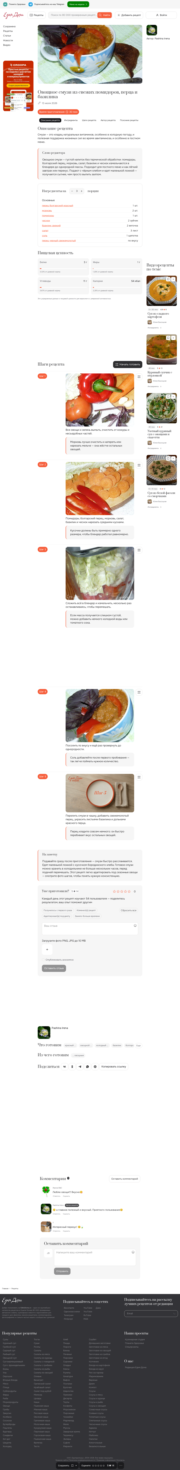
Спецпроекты (131, 1346)
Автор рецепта (108, 120)
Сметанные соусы (98, 1420)
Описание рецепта (50, 120)
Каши (36, 1402)
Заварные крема (71, 1431)
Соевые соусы (96, 1413)
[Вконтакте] (64, 1067)
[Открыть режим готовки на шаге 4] (139, 692)
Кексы (66, 1369)
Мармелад (68, 1420)
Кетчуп (92, 1431)
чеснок (46, 220)
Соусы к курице (97, 1398)
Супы (5, 1339)
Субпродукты (9, 1391)
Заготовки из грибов (99, 1354)
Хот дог (6, 1439)
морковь (47, 210)
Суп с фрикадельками (14, 1365)
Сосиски (7, 1420)
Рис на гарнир (96, 1372)
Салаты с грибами (43, 1365)
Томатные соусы (97, 1417)
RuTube (87, 1315)
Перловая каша (42, 1431)
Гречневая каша (42, 1420)
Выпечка (38, 1442)
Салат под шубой (42, 1391)
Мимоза (38, 1394)
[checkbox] (43, 959)
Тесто (37, 1446)
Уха (4, 1372)
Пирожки (68, 1358)
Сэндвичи (8, 1435)
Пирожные (68, 1413)
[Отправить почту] (174, 1314)
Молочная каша (42, 1424)
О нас (128, 1361)
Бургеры (7, 1431)
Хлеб (65, 1339)
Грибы (6, 1409)
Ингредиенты (71, 120)
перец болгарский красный (57, 205)
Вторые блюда (10, 1380)
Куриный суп (9, 1343)
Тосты (37, 1339)
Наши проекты (136, 1333)
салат (45, 230)
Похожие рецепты (129, 120)
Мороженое (69, 1409)
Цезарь (37, 1398)
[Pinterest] (95, 1067)
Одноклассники (72, 1311)
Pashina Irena (58, 1205)
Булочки (67, 1387)
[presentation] (90, 949)
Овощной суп (10, 1358)
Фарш (6, 1394)
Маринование (96, 1376)
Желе (66, 1424)
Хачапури (68, 1376)
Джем (92, 1383)
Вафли (66, 1380)
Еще (138, 1045)
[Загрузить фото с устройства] (47, 949)
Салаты (37, 1350)
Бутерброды (9, 1424)
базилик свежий (51, 225)
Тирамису (68, 1435)
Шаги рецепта (89, 120)
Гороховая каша (42, 1435)
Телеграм (68, 1315)
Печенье (67, 1354)
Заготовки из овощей (100, 1350)
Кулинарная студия (135, 1339)
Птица (6, 1387)
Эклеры (67, 1439)
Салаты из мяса (42, 1354)
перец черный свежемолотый (59, 240)
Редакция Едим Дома (135, 1367)
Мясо (5, 1383)
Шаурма (7, 1442)
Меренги (67, 1446)
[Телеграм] (79, 1067)
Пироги (67, 1346)
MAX (86, 1319)
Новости (8, 40)
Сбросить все (128, 910)
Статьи (7, 35)
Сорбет (92, 1339)
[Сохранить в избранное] (168, 279)
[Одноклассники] (72, 1067)
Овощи (6, 1405)
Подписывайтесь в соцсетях (85, 1302)
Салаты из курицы (43, 1358)
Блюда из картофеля (99, 1365)
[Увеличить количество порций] (81, 191)
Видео (6, 45)
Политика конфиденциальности (82, 1460)
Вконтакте (69, 1308)
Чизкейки (68, 1417)
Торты (66, 1402)
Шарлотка (68, 1391)
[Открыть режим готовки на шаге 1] (139, 376)
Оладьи (67, 1365)
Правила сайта (61, 1460)
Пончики (67, 1383)
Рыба (5, 1398)
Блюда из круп (96, 1369)
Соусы (92, 1391)
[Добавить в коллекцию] (173, 279)
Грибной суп (9, 1346)
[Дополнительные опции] (121, 1465)
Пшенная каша (41, 1405)
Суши (37, 1343)
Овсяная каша (41, 1417)
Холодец (7, 1446)
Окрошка (7, 1376)
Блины (66, 1350)
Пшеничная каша (42, 1439)
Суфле (66, 1442)
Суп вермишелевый (13, 1361)
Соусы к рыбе (96, 1402)
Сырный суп (9, 1350)
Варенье (93, 1380)
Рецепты (8, 31)
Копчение (94, 1361)
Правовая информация (106, 1460)
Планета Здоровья (17, 4)
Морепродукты (10, 1402)
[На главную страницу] (13, 15)
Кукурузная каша (42, 1428)
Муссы (66, 1428)
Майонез (93, 1435)
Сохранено (9, 26)
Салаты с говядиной (44, 1361)
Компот (92, 1387)
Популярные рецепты (19, 1333)
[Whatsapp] (87, 1067)
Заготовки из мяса (98, 1346)
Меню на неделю (76, 4)
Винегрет (38, 1380)
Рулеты (66, 1372)
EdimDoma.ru (26, 1308)
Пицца (66, 1343)
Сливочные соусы (98, 1409)
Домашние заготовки (100, 1343)
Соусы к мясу (96, 1394)
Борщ (6, 1369)
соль (44, 235)
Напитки (93, 1439)
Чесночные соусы (98, 1424)
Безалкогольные (97, 1446)
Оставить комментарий (124, 1178)
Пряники (67, 1394)
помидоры (48, 215)
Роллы (37, 1346)
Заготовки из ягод (98, 1358)
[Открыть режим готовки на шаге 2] (139, 465)
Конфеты (67, 1405)
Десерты (67, 1398)
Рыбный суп (9, 1354)
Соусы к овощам (97, 1405)
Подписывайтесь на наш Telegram (49, 4)
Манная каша (40, 1409)
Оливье (37, 1376)
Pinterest (68, 1319)
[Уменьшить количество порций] (72, 191)
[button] (76, 1465)
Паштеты (7, 1428)
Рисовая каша (41, 1413)
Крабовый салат (42, 1387)
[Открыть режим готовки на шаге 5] (139, 777)
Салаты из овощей (43, 1372)
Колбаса (7, 1417)
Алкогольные (95, 1442)
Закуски (7, 1413)
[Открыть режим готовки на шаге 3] (139, 550)
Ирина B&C (57, 1188)
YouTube (88, 1308)
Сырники (67, 1361)
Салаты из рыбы (42, 1369)
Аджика (93, 1428)
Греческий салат (42, 1383)
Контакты (121, 1460)
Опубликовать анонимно (60, 960)
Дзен (98, 1308)
